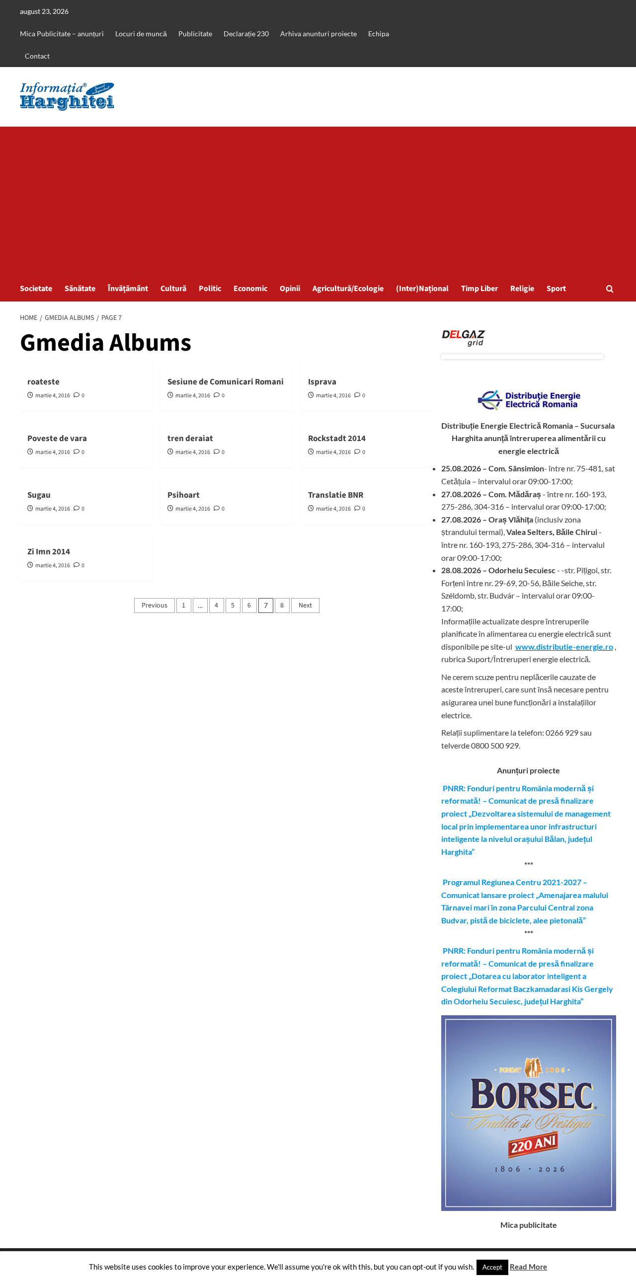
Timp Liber (479, 288)
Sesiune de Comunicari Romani (225, 382)
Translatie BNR (335, 495)
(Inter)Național (422, 288)
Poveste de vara (57, 439)
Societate (36, 288)
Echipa (378, 33)
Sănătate (80, 288)
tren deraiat (190, 439)
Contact (37, 56)
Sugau (39, 495)
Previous (154, 605)
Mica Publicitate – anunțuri (62, 33)
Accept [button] (492, 1267)
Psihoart (183, 495)
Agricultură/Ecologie (348, 288)
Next (305, 605)
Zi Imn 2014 (48, 552)
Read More (528, 1266)
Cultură (173, 288)
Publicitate (195, 33)
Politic (210, 288)
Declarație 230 (246, 33)
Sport (556, 288)
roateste (43, 382)
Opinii (290, 288)
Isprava (322, 382)
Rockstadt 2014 (337, 439)
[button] (610, 289)
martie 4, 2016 (52, 395)
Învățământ (128, 288)
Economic (250, 288)
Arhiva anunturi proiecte (318, 33)
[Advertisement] (318, 201)
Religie (522, 288)
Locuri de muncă (141, 33)
